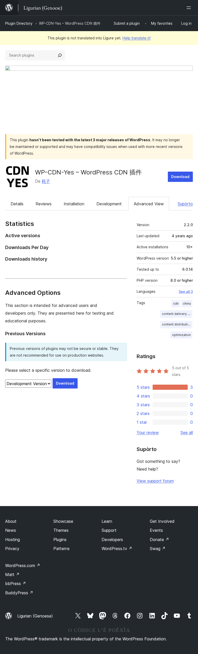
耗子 (46, 181)
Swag (158, 548)
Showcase (63, 521)
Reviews (44, 203)
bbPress (15, 583)
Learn (107, 521)
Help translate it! (136, 38)
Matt (12, 574)
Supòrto (185, 203)
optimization (181, 335)
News (10, 530)
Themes (61, 530)
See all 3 (186, 291)
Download (180, 176)
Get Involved (162, 521)
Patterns (61, 548)
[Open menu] (190, 7)
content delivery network (177, 314)
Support (109, 530)
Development (109, 203)
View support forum (155, 480)
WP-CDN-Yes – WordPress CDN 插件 (88, 172)
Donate (159, 539)
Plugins (60, 539)
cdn (176, 303)
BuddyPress (19, 592)
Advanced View (149, 203)
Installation (74, 203)
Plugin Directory (18, 23)
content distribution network (177, 324)
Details (17, 203)
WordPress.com (22, 565)
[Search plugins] (60, 55)
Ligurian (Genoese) (35, 615)
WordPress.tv (117, 548)
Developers (112, 539)
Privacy (12, 548)
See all (186, 432)
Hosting (12, 539)
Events (156, 530)
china (187, 303)
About (10, 521)
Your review (148, 432)
